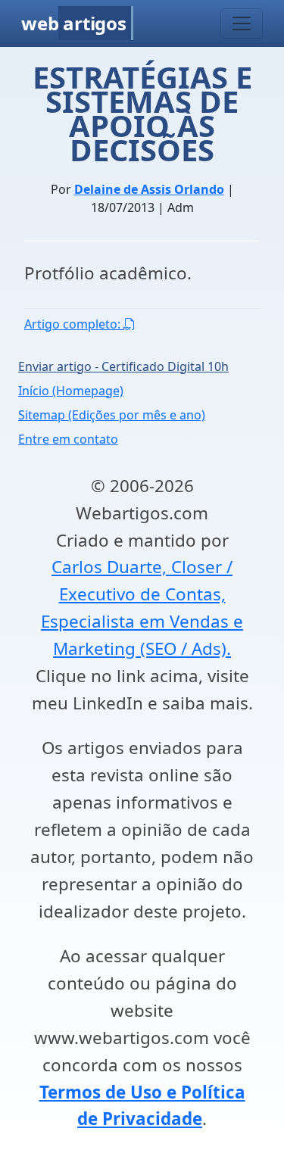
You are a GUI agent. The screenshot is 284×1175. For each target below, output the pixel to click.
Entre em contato (68, 439)
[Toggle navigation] (241, 23)
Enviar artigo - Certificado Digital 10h (123, 366)
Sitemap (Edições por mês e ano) (111, 415)
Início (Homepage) (70, 390)
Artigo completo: (73, 324)
